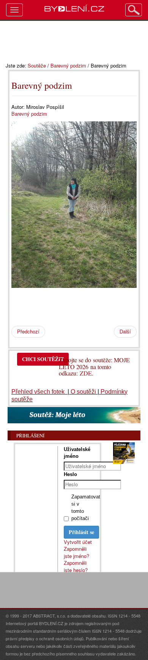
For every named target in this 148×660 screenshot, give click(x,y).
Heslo (70, 474)
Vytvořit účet (78, 541)
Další (125, 331)
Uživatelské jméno (77, 452)
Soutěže (37, 65)
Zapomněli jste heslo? (76, 566)
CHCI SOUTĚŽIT (43, 359)
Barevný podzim (68, 65)
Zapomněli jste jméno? (76, 552)
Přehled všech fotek (38, 391)
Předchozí (28, 331)
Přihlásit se (81, 532)
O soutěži (83, 391)
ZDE (86, 373)
